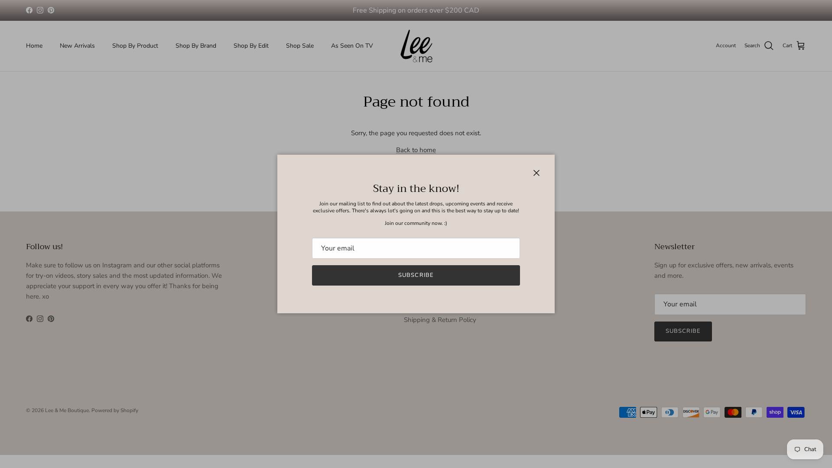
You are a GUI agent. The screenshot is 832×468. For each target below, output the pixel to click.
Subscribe (415, 275)
